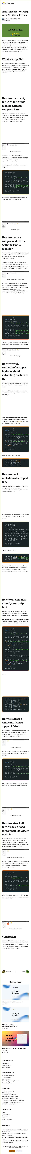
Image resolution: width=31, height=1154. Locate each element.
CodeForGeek (6, 1067)
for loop (19, 421)
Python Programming (8, 1075)
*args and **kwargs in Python (10, 1096)
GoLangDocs (5, 1063)
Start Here (5, 1116)
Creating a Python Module (9, 1094)
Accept (12, 1151)
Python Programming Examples (10, 1081)
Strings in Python (6, 1083)
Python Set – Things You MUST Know (12, 1102)
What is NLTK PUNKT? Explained (12, 1002)
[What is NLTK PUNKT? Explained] (15, 992)
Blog (3, 1117)
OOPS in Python (6, 1079)
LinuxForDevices (6, 1065)
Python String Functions (8, 1104)
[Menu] (28, 3)
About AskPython (7, 1119)
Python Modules (6, 20)
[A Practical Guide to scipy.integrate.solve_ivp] (15, 1014)
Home (3, 1112)
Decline (19, 1151)
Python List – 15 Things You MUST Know (13, 1100)
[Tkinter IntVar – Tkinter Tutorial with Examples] (15, 1038)
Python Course (6, 1114)
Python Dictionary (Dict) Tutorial (11, 1098)
